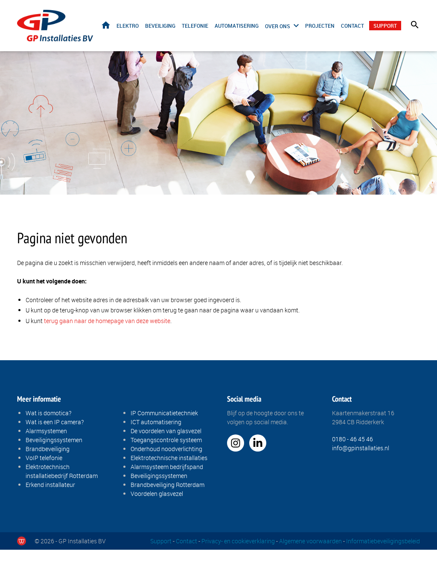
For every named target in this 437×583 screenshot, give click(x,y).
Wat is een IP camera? (55, 422)
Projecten (320, 25)
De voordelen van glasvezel (166, 431)
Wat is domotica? (48, 413)
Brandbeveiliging (48, 449)
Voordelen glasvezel (157, 494)
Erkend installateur (50, 485)
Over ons (277, 26)
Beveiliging (160, 25)
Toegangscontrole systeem (166, 440)
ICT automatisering (156, 422)
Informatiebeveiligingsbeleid (383, 541)
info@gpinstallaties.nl (360, 448)
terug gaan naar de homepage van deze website (107, 321)
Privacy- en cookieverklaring (238, 541)
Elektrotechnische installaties (169, 458)
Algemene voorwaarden (310, 541)
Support (385, 25)
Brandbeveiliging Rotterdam (167, 485)
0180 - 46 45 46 (352, 439)
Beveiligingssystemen (54, 440)
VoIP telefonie (44, 458)
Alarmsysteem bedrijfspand (167, 467)
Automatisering (237, 25)
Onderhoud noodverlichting (166, 449)
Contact (352, 25)
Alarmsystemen (46, 431)
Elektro (128, 25)
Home (106, 25)
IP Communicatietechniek (164, 413)
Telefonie (195, 25)
